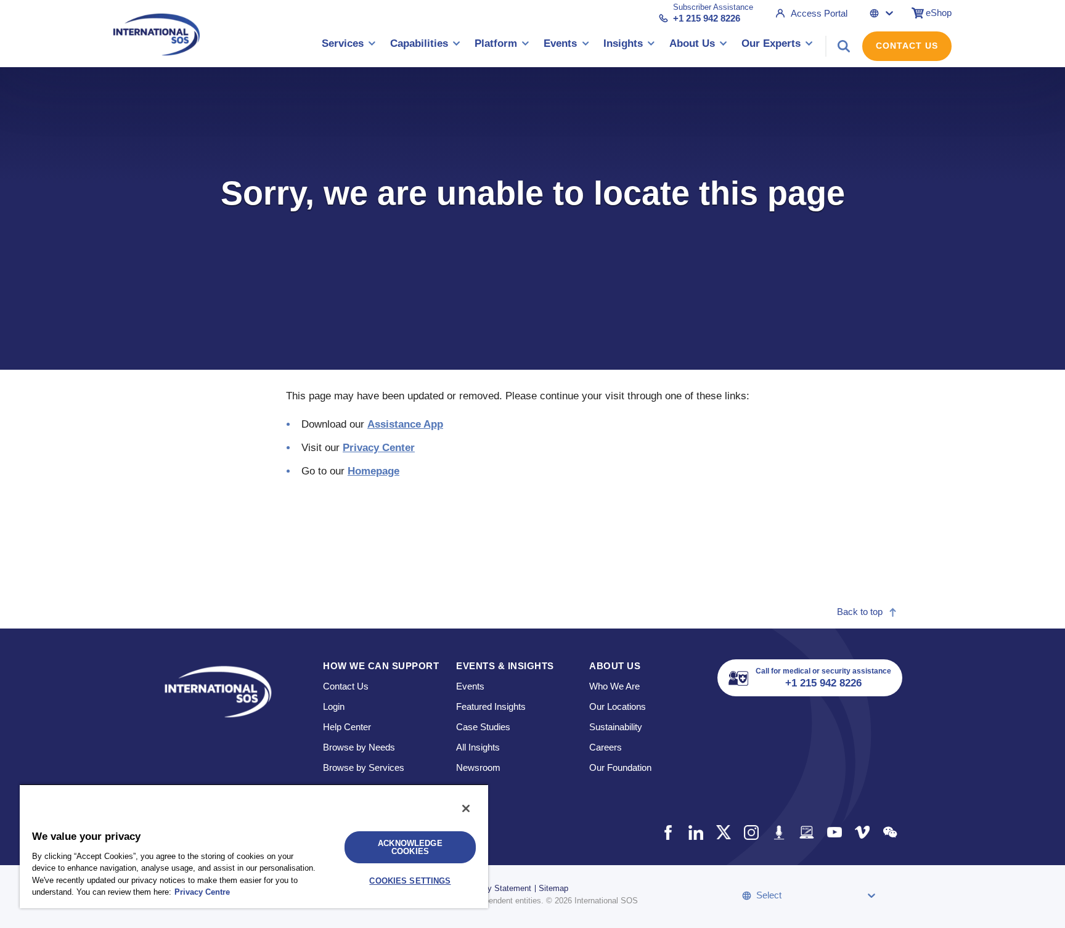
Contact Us (907, 46)
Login (334, 706)
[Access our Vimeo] (862, 832)
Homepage (373, 471)
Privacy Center (379, 448)
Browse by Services (363, 767)
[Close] (465, 808)
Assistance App (405, 424)
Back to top (860, 611)
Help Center (347, 727)
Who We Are (614, 686)
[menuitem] (348, 46)
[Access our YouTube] (834, 832)
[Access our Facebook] (668, 832)
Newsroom (478, 767)
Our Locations (617, 706)
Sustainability (615, 727)
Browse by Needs (359, 747)
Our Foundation (620, 767)
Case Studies (483, 727)
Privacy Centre (202, 892)
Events (470, 686)
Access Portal (819, 13)
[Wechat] (890, 832)
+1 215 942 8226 (706, 18)
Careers (605, 747)
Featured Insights (491, 706)
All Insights (478, 747)
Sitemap (553, 888)
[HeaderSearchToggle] (843, 46)
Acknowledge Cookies (410, 847)
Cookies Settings (410, 880)
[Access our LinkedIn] (695, 832)
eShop (939, 12)
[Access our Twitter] (723, 832)
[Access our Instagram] (751, 832)
